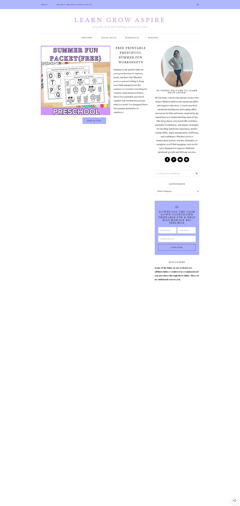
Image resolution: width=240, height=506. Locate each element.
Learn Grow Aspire (120, 20)
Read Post (94, 120)
